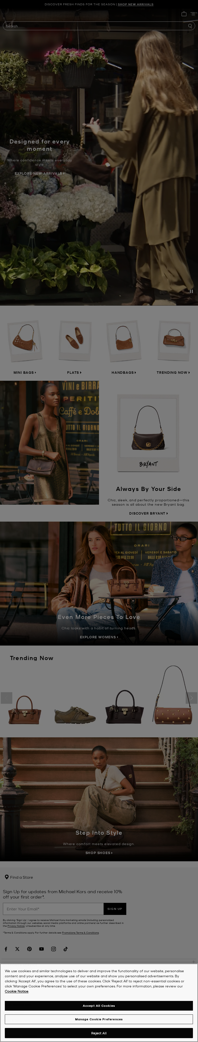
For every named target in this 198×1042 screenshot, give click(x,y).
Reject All (98, 1033)
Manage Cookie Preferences (99, 1019)
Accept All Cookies (99, 1006)
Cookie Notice (16, 991)
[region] (99, 1002)
